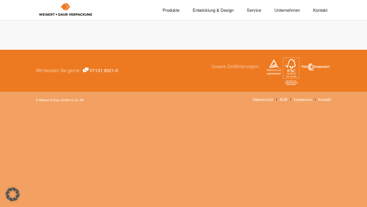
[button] (12, 194)
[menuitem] (171, 10)
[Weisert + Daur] (65, 10)
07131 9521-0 (104, 70)
